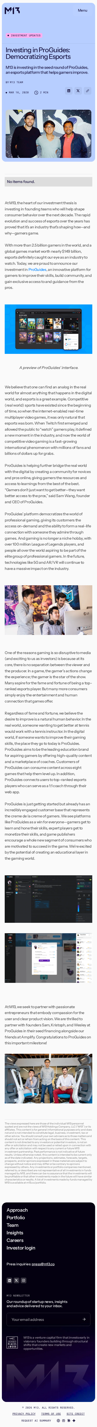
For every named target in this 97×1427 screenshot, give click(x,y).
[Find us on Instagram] (23, 1280)
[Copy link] (87, 91)
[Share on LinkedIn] (69, 91)
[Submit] (84, 1319)
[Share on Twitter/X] (78, 91)
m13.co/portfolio (35, 1182)
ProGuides (37, 269)
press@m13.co (43, 1264)
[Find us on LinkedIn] (9, 1280)
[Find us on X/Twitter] (16, 1280)
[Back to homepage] (12, 10)
